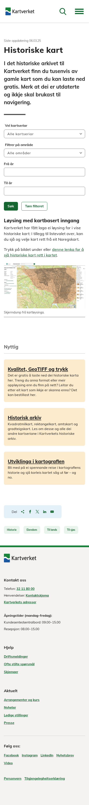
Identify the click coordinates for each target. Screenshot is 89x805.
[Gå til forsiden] (19, 11)
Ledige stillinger (16, 715)
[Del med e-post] (52, 511)
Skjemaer (11, 672)
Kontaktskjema (37, 595)
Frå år (9, 164)
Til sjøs (71, 529)
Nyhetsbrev (65, 755)
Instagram (30, 755)
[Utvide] (79, 11)
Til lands (52, 529)
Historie (12, 529)
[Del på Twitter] (37, 511)
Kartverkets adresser (20, 602)
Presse (9, 723)
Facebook (11, 755)
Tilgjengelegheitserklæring (44, 778)
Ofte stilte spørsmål (19, 664)
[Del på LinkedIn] (44, 511)
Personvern (12, 778)
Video (8, 763)
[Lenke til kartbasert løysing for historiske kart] (44, 285)
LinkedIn (47, 755)
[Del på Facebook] (30, 511)
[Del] (22, 511)
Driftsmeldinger (16, 656)
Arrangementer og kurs (22, 700)
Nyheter (10, 707)
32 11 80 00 (25, 589)
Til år (8, 183)
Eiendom (32, 529)
